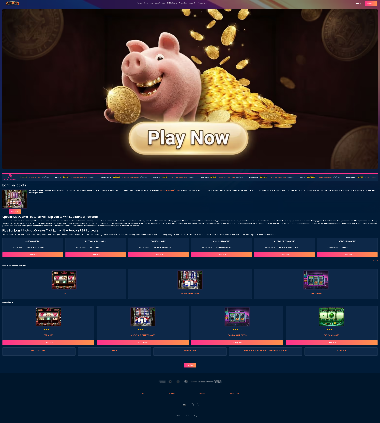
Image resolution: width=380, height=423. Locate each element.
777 (64, 293)
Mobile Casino (172, 3)
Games (139, 3)
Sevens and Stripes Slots (143, 335)
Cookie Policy (234, 393)
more (375, 260)
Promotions (183, 3)
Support (114, 350)
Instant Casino (160, 3)
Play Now (370, 3)
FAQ (142, 393)
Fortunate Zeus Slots (301, 177)
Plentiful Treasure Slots (107, 177)
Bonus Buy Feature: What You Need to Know (265, 350)
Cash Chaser (316, 293)
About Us (192, 3)
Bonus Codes (148, 3)
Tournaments (202, 3)
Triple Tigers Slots (348, 177)
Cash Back (341, 350)
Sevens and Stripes (190, 293)
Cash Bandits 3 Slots (55, 177)
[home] (68, 5)
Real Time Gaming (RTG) (169, 190)
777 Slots (48, 335)
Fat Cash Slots (331, 335)
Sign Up (358, 3)
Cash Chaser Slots (237, 335)
